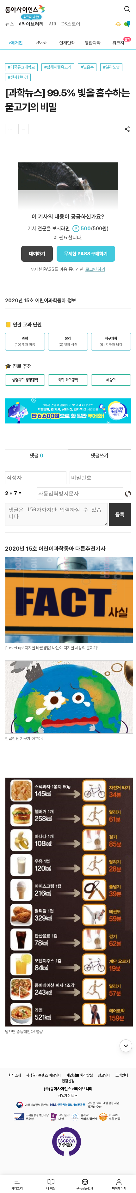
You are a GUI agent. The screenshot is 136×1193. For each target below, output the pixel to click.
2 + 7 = (13, 493)
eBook (41, 42)
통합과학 (93, 42)
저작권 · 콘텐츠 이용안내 (43, 1075)
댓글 (36, 456)
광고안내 (104, 1075)
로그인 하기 (95, 269)
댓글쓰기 (99, 456)
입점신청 (68, 1081)
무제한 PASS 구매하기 (86, 254)
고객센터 (121, 1075)
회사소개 (14, 1075)
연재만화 (67, 42)
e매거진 (16, 42)
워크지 (118, 42)
